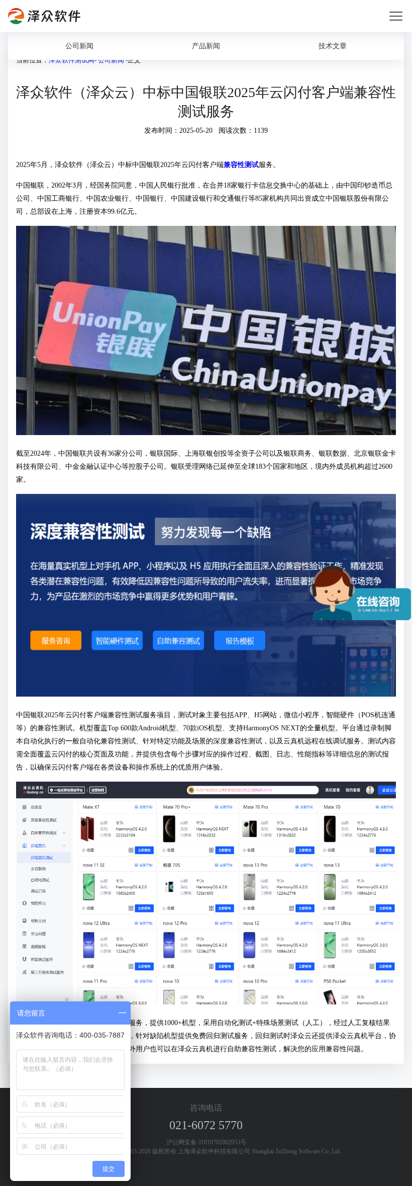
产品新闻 (206, 46)
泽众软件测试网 (71, 60)
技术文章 (333, 46)
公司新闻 (79, 46)
